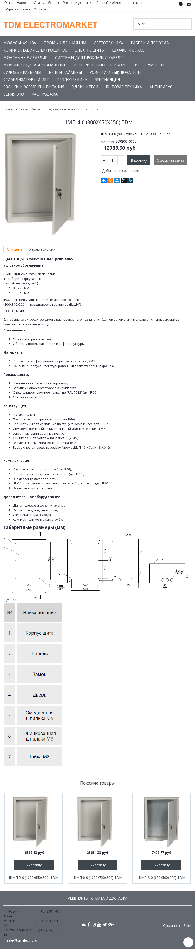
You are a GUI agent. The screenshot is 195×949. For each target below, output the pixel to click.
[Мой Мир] (117, 180)
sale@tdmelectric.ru (22, 940)
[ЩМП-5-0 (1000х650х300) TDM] (33, 821)
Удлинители (85, 86)
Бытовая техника (124, 86)
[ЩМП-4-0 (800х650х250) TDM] (48, 184)
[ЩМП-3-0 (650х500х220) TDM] (161, 821)
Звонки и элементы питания (33, 86)
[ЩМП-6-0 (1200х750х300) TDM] (97, 821)
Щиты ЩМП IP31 (91, 109)
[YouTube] (99, 924)
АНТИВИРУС (161, 86)
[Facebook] (89, 924)
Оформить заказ (170, 160)
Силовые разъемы (22, 72)
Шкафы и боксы (129, 50)
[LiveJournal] (130, 180)
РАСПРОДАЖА (45, 94)
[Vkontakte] (83, 924)
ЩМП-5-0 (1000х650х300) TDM (33, 877)
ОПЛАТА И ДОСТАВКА (109, 898)
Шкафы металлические (60, 109)
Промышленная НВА (65, 42)
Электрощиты (90, 50)
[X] (124, 180)
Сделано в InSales (177, 925)
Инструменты (149, 65)
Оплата (40, 9)
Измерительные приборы (100, 65)
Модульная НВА (19, 42)
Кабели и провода (150, 42)
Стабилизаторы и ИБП (26, 79)
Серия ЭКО (13, 94)
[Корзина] (186, 7)
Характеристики (42, 249)
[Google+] (111, 924)
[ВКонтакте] (104, 180)
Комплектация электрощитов (35, 50)
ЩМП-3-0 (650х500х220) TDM (161, 877)
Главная (8, 109)
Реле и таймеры (65, 72)
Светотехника (108, 42)
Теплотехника (72, 79)
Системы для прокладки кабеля (89, 57)
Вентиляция (107, 79)
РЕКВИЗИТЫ (78, 898)
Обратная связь (17, 9)
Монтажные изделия (25, 57)
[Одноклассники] (110, 180)
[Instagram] (94, 924)
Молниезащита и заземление (34, 65)
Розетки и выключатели (115, 72)
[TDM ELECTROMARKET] (50, 23)
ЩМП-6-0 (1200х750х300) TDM (97, 877)
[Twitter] (105, 924)
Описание (15, 249)
